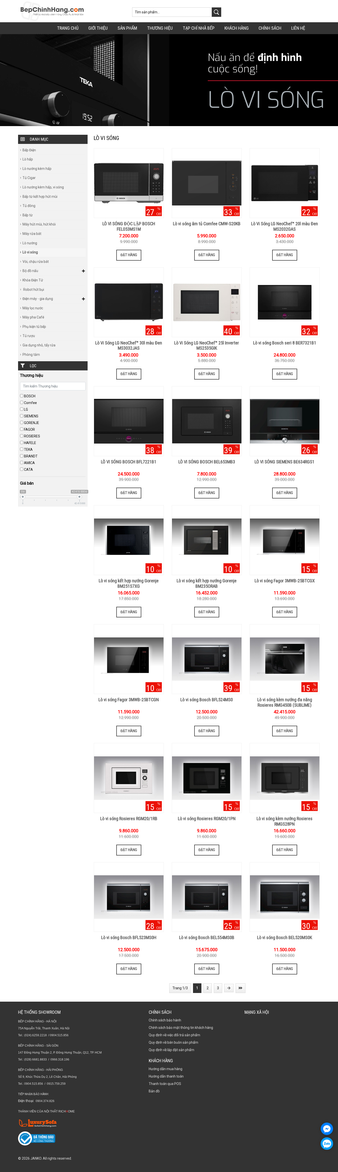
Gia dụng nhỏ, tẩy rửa (39, 345)
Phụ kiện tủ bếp (34, 327)
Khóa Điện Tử (33, 280)
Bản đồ (154, 1091)
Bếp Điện (29, 150)
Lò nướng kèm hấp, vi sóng (43, 187)
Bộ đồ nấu (30, 271)
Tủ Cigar (29, 178)
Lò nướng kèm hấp (37, 169)
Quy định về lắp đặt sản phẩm (171, 1050)
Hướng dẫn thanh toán (166, 1076)
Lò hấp (28, 159)
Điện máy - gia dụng (38, 299)
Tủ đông (29, 206)
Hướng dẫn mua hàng (165, 1069)
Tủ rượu (29, 336)
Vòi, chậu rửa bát (36, 262)
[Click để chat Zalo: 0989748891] (327, 1143)
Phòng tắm (31, 355)
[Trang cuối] (240, 988)
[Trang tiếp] (229, 988)
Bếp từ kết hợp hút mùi (40, 197)
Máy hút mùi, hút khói (39, 224)
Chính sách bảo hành (165, 1020)
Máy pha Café (33, 317)
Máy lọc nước (33, 308)
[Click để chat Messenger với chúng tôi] (327, 1129)
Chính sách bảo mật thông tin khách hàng (181, 1028)
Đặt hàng (129, 255)
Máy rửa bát (32, 234)
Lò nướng (30, 243)
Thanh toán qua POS (165, 1084)
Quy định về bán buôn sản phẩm (173, 1042)
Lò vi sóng (30, 252)
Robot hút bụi (33, 290)
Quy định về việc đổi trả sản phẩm (174, 1035)
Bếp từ (28, 215)
